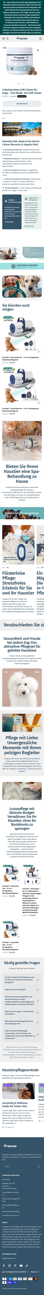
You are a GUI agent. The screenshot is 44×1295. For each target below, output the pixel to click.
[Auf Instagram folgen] (9, 1265)
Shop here (10, 222)
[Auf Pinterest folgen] (15, 1265)
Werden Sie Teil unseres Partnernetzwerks (9, 1186)
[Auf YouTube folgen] (21, 1265)
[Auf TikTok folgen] (26, 1265)
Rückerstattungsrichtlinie (11, 1200)
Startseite (6, 1179)
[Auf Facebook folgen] (3, 1265)
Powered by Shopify (20, 1288)
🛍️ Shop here (29, 226)
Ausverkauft (22, 104)
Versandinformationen (10, 1193)
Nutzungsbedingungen (10, 1206)
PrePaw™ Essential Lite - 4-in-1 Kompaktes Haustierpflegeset (10, 889)
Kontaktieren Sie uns (10, 1215)
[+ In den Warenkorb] (39, 352)
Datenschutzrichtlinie (11, 1211)
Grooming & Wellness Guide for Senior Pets (15, 1104)
